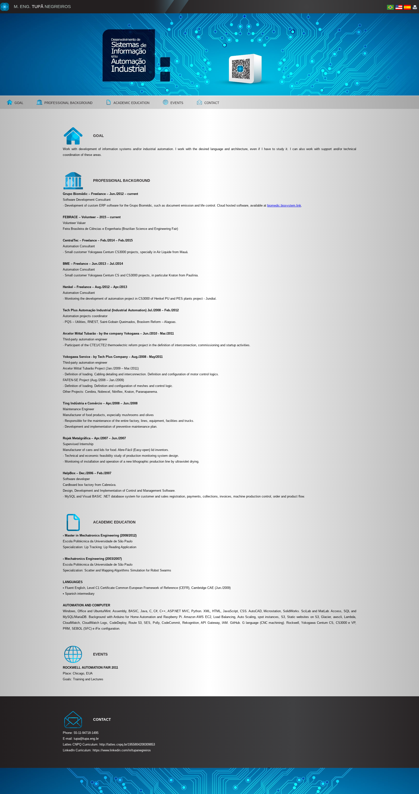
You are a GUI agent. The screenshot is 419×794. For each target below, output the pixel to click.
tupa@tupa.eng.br (86, 738)
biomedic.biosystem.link (284, 205)
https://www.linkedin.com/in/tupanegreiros (122, 750)
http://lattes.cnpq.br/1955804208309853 (127, 744)
